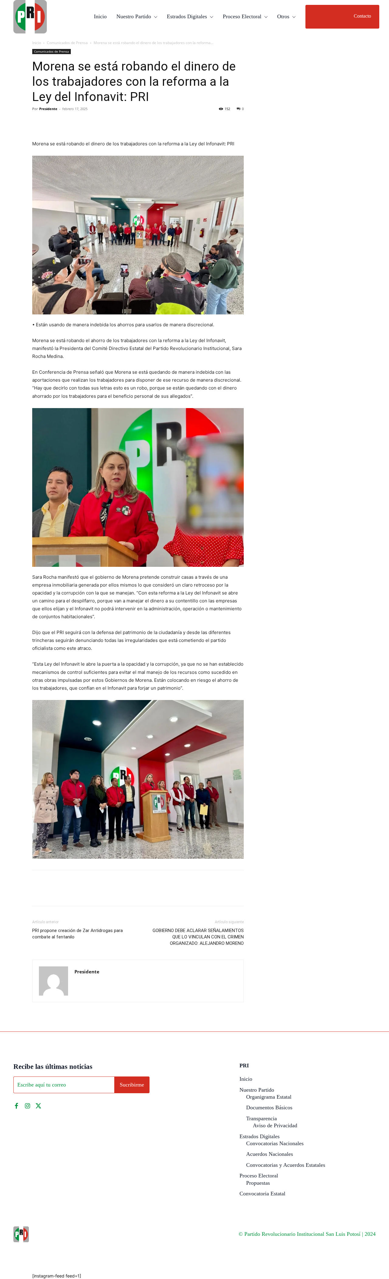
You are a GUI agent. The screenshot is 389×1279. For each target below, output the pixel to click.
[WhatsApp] (80, 122)
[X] (52, 122)
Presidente (48, 108)
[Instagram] (27, 1106)
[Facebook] (38, 122)
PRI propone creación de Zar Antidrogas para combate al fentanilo (77, 934)
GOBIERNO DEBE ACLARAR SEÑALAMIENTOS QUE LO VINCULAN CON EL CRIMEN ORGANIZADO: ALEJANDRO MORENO (198, 937)
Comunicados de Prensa (67, 42)
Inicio (36, 42)
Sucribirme (132, 1085)
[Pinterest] (66, 122)
